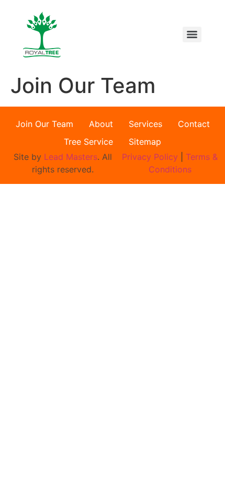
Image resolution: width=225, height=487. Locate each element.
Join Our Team (44, 124)
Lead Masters (70, 157)
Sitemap (145, 141)
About (101, 124)
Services (145, 124)
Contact (194, 124)
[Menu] (192, 34)
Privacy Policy (151, 157)
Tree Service (88, 141)
